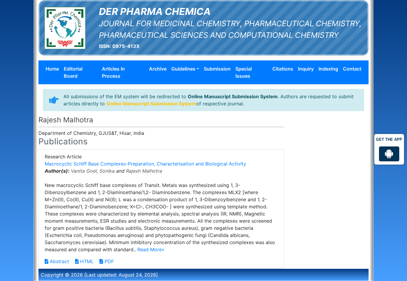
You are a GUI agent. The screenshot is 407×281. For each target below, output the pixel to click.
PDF (108, 261)
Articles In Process (113, 72)
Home (52, 69)
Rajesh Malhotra (144, 171)
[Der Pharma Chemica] (65, 27)
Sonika (107, 171)
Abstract (58, 261)
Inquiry (306, 69)
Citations (282, 69)
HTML (86, 261)
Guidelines (183, 69)
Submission (217, 69)
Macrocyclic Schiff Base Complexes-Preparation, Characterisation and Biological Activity (145, 164)
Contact (352, 69)
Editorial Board (73, 72)
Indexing (328, 69)
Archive (158, 69)
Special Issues (243, 72)
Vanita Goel (84, 171)
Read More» (150, 249)
